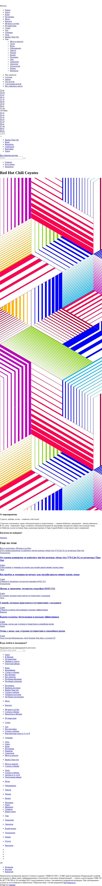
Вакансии (9, 872)
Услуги (8, 841)
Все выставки (11, 729)
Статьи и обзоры (12, 672)
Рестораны (9, 17)
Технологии (15, 66)
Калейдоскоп (10, 828)
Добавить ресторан (13, 694)
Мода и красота (16, 41)
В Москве (9, 657)
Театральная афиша (13, 777)
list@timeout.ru (70, 883)
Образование (15, 48)
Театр (12, 44)
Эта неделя (9, 82)
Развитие (9, 751)
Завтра (8, 79)
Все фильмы (10, 675)
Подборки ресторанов (14, 697)
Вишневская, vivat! (20, 638)
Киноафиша (10, 670)
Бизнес (13, 55)
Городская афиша (12, 664)
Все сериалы (10, 677)
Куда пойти (10, 164)
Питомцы (14, 57)
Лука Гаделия (6, 638)
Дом (12, 59)
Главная (8, 162)
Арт (6, 30)
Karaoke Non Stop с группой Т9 (42, 638)
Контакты (14, 71)
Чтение (13, 53)
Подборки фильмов (13, 679)
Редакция (9, 867)
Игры (12, 46)
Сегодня (8, 77)
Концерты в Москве (13, 714)
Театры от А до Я (12, 775)
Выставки (9, 149)
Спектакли (9, 147)
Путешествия (10, 26)
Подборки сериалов (13, 681)
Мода (7, 19)
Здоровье (9, 32)
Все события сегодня (9, 155)
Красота (8, 21)
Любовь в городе (12, 661)
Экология (14, 64)
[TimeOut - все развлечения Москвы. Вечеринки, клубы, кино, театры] (5, 3)
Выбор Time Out (12, 37)
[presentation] (1, 133)
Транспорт (14, 62)
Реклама (8, 869)
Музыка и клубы (12, 23)
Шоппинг (9, 807)
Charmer (12, 885)
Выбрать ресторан (12, 688)
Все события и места (14, 86)
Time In (13, 50)
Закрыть (3, 538)
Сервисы (9, 809)
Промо (13, 68)
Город (7, 12)
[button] (1, 136)
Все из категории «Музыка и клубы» (15, 548)
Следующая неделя (13, 84)
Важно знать (10, 811)
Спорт (7, 28)
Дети (7, 35)
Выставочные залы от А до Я (17, 733)
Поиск (7, 10)
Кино (7, 14)
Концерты (9, 144)
